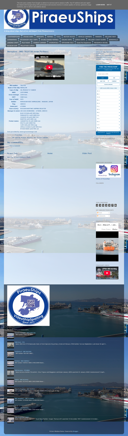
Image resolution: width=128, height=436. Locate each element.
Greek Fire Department (84, 42)
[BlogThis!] (29, 135)
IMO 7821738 (16, 137)
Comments (101, 216)
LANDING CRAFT (13, 42)
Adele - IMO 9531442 (21, 379)
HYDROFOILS (53, 42)
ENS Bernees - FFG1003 (22, 370)
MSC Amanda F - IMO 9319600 (24, 398)
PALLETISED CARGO (27, 45)
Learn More (100, 5)
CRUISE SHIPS (28, 36)
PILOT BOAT (26, 42)
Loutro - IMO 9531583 (22, 408)
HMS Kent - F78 (19, 342)
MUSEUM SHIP (12, 45)
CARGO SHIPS (80, 39)
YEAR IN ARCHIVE (108, 84)
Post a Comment (15, 146)
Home (50, 153)
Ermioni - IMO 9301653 (22, 361)
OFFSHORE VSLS (67, 42)
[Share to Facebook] (32, 135)
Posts (100, 213)
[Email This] (27, 135)
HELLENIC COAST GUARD (97, 39)
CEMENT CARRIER (39, 42)
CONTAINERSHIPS (14, 36)
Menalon (23, 137)
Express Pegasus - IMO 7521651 (25, 389)
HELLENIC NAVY (110, 36)
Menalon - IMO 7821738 (34, 137)
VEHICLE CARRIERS (85, 36)
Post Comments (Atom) (23, 157)
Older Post (87, 153)
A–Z (102, 77)
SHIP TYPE (102, 81)
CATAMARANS (12, 39)
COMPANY (114, 81)
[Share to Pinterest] (34, 135)
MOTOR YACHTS (69, 36)
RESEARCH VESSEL (101, 42)
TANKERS (98, 36)
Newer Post (12, 153)
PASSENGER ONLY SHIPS (29, 39)
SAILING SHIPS (67, 39)
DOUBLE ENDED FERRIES (49, 39)
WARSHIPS (40, 36)
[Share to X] (31, 135)
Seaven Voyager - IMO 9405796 (25, 333)
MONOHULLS (113, 39)
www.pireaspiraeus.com (103, 59)
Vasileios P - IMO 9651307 (23, 351)
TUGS (58, 36)
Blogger (75, 431)
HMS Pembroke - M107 (22, 417)
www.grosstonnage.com (28, 132)
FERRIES (50, 36)
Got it (109, 5)
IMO (114, 77)
